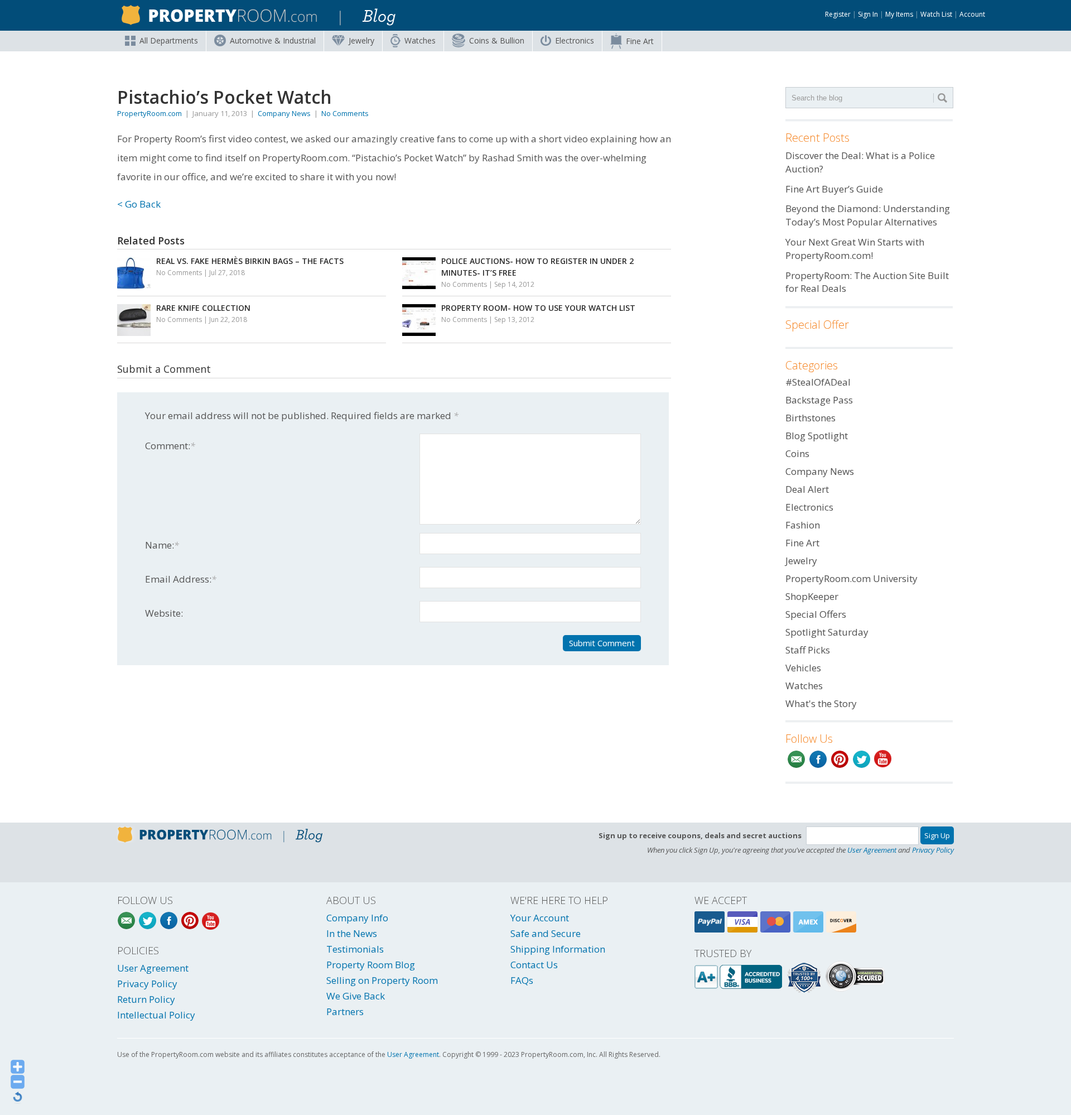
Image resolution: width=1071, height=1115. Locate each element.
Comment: (170, 445)
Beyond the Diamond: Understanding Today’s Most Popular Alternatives (867, 215)
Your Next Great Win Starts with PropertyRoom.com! (854, 249)
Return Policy (146, 999)
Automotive (273, 40)
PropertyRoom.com (149, 113)
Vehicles (803, 667)
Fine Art (640, 41)
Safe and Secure (545, 933)
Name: (162, 545)
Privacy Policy (933, 850)
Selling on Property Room (382, 980)
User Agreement (871, 850)
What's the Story (821, 703)
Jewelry (361, 40)
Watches (420, 40)
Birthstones (810, 417)
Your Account (539, 917)
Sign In (868, 14)
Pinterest (840, 759)
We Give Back (355, 995)
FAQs (521, 980)
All (168, 40)
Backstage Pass (819, 399)
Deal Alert (807, 489)
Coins (496, 40)
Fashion (802, 524)
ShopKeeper (811, 596)
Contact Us (534, 964)
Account (972, 14)
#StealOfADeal (818, 382)
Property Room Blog (370, 964)
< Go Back (139, 204)
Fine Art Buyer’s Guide (834, 188)
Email (796, 759)
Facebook (818, 759)
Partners (345, 1011)
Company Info (357, 917)
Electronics (574, 40)
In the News (351, 933)
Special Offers (815, 614)
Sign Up (937, 835)
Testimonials (355, 949)
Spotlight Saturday (827, 632)
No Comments (345, 113)
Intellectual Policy (156, 1014)
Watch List (936, 14)
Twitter (861, 759)
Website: (164, 613)
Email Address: (180, 579)
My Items (899, 14)
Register (838, 14)
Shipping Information (557, 949)
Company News (284, 113)
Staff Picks (807, 649)
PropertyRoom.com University (851, 578)
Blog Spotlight (816, 435)
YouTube (883, 759)
